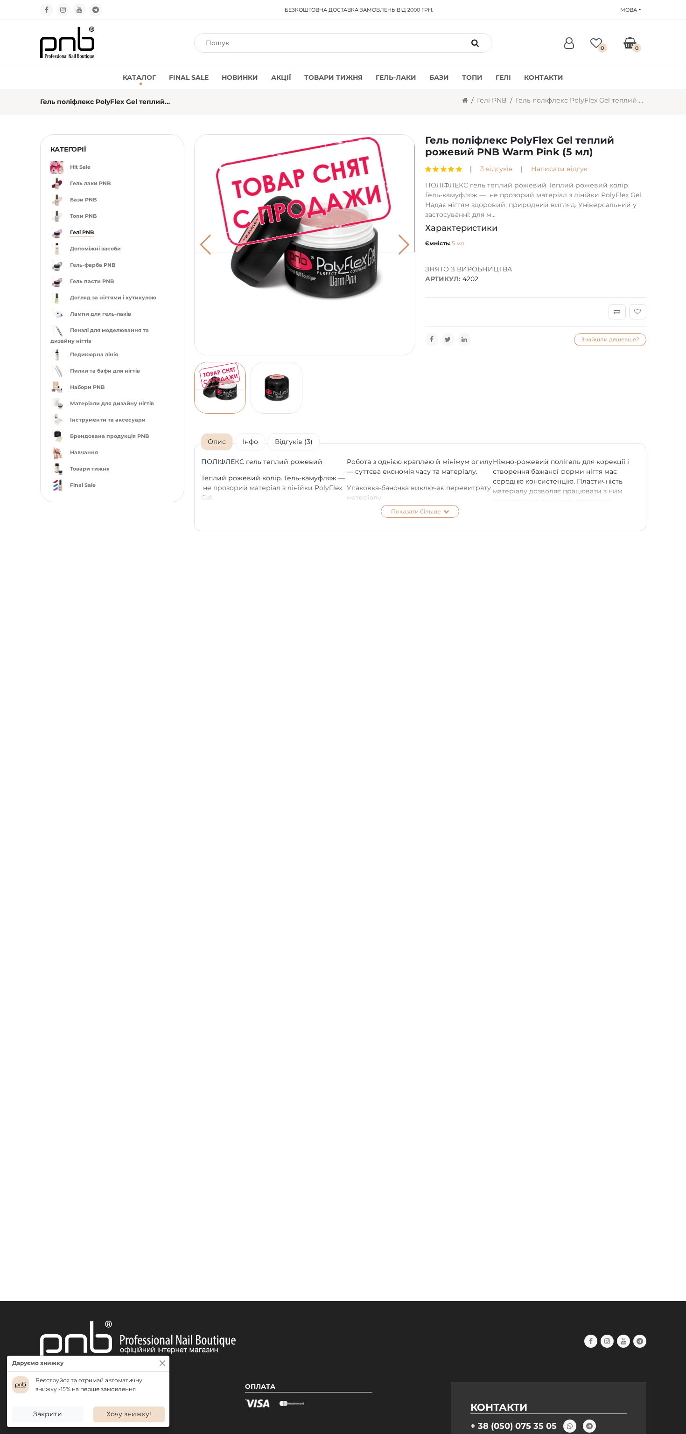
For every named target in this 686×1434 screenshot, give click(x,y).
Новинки (240, 77)
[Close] (162, 1363)
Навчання (84, 452)
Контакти (543, 77)
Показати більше (416, 511)
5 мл (458, 243)
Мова (628, 10)
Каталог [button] (139, 77)
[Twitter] (448, 339)
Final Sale (189, 77)
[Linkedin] (464, 339)
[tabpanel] (420, 487)
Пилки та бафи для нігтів (105, 370)
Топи (472, 77)
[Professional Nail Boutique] (67, 42)
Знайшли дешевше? (610, 339)
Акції (281, 77)
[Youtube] (79, 9)
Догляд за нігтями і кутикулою (113, 297)
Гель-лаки (396, 77)
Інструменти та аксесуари (108, 419)
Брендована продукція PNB (109, 436)
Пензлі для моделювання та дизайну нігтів (99, 335)
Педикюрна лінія (94, 354)
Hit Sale (80, 167)
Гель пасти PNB (92, 281)
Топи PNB (83, 216)
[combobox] (333, 42)
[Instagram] (63, 9)
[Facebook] (46, 9)
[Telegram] (95, 9)
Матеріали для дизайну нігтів (112, 403)
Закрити (47, 1414)
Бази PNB (83, 199)
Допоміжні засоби (95, 248)
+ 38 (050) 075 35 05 (513, 1426)
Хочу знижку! (128, 1414)
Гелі (503, 77)
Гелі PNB (492, 100)
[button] (404, 245)
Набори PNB (87, 387)
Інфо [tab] (250, 441)
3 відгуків (496, 169)
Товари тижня (333, 77)
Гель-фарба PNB (92, 265)
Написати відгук (559, 169)
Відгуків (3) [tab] (294, 441)
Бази (439, 77)
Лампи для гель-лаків (100, 314)
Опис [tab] (217, 441)
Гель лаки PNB (90, 183)
